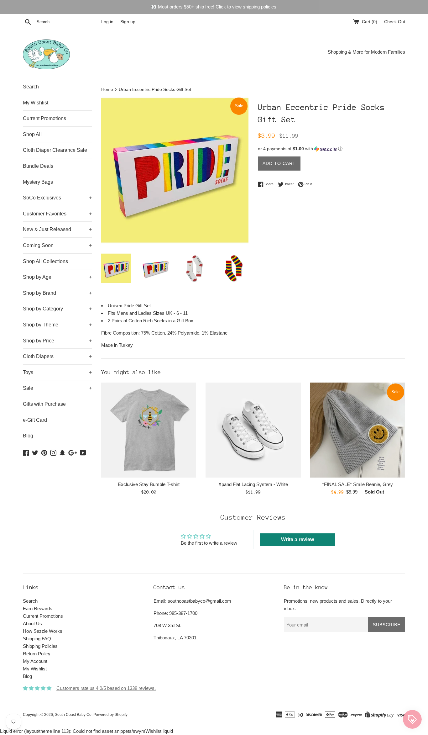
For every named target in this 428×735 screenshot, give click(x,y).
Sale (57, 388)
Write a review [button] (297, 539)
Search (31, 86)
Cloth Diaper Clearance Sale (55, 150)
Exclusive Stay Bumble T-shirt (149, 484)
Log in (107, 21)
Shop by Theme (57, 324)
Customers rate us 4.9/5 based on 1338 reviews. (106, 688)
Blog (28, 435)
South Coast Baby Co (73, 714)
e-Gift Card (35, 420)
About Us (32, 623)
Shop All (32, 134)
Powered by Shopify (110, 714)
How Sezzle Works (42, 631)
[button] (331, 149)
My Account (35, 661)
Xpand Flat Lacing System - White (253, 484)
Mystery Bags (38, 182)
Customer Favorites (57, 213)
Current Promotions (44, 118)
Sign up (127, 21)
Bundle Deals (38, 166)
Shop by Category (57, 308)
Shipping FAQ (37, 638)
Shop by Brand (57, 293)
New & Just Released (57, 229)
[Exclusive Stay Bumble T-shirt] (148, 430)
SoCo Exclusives (57, 197)
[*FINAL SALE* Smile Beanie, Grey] (357, 430)
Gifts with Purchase (44, 404)
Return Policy (36, 653)
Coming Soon (57, 245)
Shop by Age (57, 277)
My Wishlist (35, 102)
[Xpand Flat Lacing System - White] (253, 430)
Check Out (394, 21)
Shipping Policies (40, 646)
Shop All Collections (45, 261)
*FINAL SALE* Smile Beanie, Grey (357, 484)
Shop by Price (57, 340)
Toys (57, 372)
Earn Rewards (37, 608)
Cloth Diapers (57, 356)
